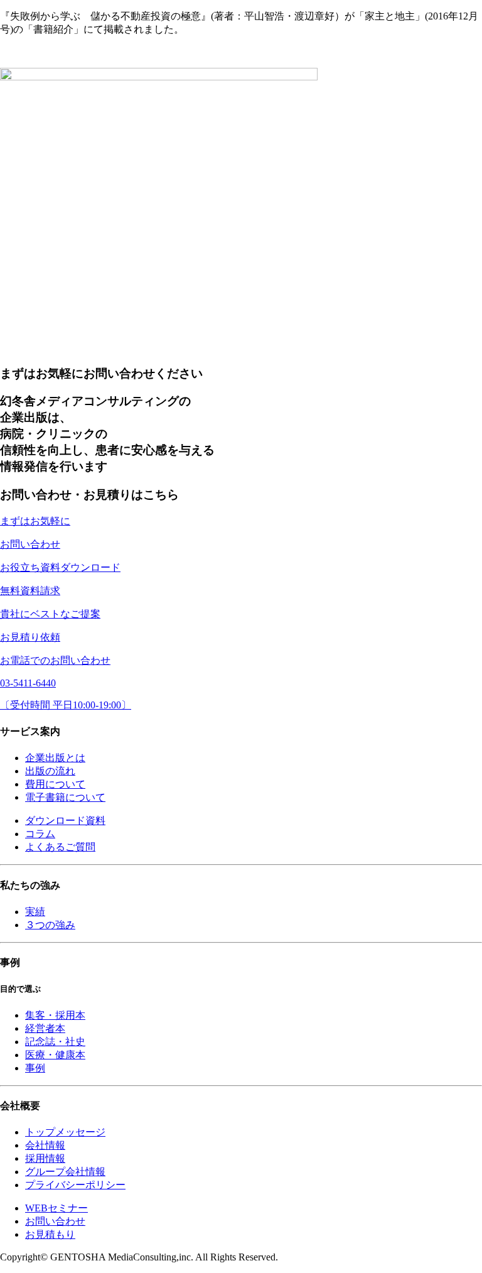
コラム (40, 833)
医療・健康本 (55, 1054)
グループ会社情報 (65, 1171)
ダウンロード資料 (65, 820)
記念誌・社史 (55, 1041)
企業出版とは (55, 757)
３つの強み (50, 924)
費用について (55, 784)
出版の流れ (50, 771)
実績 (35, 911)
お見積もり (50, 1234)
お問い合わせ (55, 1221)
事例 (35, 1068)
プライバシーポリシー (75, 1184)
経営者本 (45, 1028)
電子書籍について (65, 797)
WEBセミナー (56, 1208)
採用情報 (45, 1158)
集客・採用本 (55, 1015)
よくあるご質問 (60, 847)
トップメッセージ (65, 1132)
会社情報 (45, 1145)
